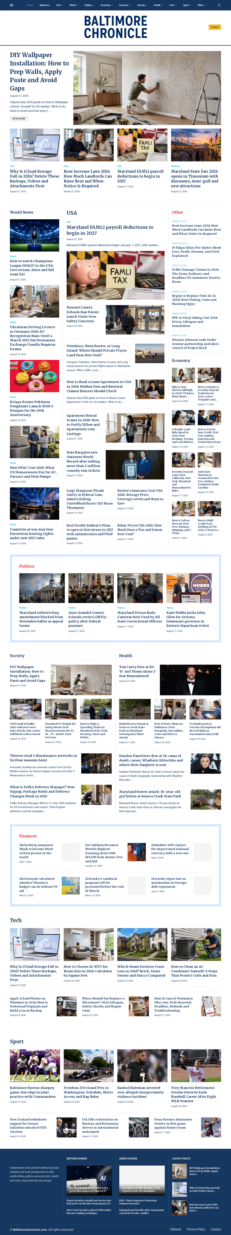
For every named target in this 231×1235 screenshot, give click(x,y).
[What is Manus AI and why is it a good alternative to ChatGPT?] (89, 1180)
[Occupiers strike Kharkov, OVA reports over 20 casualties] (142, 1180)
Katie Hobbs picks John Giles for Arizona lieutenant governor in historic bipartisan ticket (187, 619)
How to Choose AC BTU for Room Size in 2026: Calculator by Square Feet (88, 971)
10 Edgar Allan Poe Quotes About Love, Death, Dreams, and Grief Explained (196, 251)
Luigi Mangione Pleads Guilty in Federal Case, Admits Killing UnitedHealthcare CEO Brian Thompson (90, 499)
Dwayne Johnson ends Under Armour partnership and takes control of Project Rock (195, 344)
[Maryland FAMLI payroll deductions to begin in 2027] (142, 159)
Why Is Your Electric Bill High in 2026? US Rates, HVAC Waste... (183, 392)
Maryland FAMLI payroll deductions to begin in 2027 (140, 176)
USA (58, 5)
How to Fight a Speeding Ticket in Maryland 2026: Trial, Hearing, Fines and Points (94, 730)
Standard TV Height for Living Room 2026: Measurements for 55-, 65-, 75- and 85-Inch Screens (60, 730)
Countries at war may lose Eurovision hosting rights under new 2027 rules (32, 533)
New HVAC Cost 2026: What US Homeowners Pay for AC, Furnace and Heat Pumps (33, 472)
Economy (105, 5)
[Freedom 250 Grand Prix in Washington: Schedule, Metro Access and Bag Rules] (89, 1076)
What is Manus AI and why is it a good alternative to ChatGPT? (88, 1189)
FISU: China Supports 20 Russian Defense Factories (138, 1202)
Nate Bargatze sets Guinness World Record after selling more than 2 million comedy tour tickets (83, 461)
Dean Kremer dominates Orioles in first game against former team (173, 1123)
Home (30, 5)
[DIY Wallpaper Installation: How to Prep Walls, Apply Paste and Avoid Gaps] (147, 88)
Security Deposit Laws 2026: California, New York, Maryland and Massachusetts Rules (182, 481)
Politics (88, 5)
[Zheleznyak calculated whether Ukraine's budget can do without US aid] (71, 886)
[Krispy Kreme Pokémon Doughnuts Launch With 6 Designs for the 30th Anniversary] (34, 391)
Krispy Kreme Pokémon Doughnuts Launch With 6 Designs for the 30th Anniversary (31, 408)
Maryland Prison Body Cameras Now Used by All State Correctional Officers (139, 617)
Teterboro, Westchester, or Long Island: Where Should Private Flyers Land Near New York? (97, 350)
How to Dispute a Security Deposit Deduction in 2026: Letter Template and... (208, 393)
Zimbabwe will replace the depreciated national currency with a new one (170, 849)
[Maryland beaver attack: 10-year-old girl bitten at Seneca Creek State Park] (206, 799)
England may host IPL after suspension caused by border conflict (141, 1211)
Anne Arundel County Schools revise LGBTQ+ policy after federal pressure (87, 619)
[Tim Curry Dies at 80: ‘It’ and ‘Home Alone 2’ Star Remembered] (190, 680)
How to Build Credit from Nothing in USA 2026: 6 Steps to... (209, 525)
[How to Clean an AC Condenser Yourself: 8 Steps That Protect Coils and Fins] (196, 955)
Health (157, 5)
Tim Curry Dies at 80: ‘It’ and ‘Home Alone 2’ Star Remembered (137, 671)
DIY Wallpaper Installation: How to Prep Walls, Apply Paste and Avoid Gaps (39, 71)
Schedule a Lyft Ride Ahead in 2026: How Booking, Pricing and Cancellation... (183, 436)
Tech (171, 5)
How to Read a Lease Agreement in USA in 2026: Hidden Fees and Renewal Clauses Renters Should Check (99, 386)
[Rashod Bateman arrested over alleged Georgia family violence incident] (142, 1076)
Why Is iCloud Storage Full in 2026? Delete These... (204, 1189)
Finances (123, 5)
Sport (186, 5)
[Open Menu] (11, 5)
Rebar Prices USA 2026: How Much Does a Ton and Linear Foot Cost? (139, 529)
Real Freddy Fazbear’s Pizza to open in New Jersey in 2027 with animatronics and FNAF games (90, 531)
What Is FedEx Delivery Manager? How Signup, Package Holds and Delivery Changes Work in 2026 (42, 791)
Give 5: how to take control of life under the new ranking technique (89, 1211)
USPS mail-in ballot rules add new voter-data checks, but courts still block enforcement (25, 729)
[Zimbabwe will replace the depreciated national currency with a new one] (202, 852)
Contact (214, 27)
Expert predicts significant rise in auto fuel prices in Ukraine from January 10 (89, 1202)
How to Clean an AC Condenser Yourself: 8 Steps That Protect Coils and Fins (194, 971)
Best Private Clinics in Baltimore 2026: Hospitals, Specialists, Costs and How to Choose (168, 730)
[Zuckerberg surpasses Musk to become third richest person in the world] (71, 852)
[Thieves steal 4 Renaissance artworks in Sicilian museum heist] (96, 763)
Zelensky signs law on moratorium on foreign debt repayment (169, 883)
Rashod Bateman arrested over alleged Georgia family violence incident (140, 1092)
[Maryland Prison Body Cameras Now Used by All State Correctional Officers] (140, 601)
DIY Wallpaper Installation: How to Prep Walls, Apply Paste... (204, 1171)
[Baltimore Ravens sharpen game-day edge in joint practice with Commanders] (35, 1076)
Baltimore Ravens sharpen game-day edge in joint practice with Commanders (33, 1092)
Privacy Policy (196, 1229)
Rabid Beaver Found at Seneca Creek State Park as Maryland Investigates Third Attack (134, 730)
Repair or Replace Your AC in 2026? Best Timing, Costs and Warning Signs (194, 300)
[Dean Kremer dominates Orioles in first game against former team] (211, 1127)
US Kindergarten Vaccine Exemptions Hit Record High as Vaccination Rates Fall (205, 729)
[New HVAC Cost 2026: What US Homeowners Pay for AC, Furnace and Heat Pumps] (34, 455)
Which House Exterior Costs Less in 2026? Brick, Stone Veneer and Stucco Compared (141, 971)
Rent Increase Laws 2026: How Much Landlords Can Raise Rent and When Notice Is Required (196, 229)
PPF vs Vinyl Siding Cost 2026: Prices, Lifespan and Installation (195, 322)
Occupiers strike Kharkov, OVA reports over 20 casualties (141, 1189)
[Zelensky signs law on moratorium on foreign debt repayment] (202, 886)
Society (141, 5)
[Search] (219, 5)
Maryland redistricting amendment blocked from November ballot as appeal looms (41, 619)
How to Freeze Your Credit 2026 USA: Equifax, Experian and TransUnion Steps (209, 436)
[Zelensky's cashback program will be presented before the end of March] (137, 886)
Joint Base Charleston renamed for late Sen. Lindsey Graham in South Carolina (208, 479)
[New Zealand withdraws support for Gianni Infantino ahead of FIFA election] (67, 1127)
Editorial (176, 1229)
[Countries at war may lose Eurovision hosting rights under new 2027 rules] (34, 516)
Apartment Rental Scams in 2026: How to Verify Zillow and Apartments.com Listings (83, 424)
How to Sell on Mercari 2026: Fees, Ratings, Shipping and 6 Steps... (181, 527)
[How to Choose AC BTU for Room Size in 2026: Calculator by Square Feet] (89, 955)
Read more (19, 118)
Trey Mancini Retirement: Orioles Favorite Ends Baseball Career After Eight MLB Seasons (193, 1094)
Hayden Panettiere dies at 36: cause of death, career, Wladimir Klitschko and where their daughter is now (151, 760)
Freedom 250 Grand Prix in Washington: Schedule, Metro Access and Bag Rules (88, 1092)
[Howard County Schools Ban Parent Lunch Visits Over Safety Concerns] (135, 319)
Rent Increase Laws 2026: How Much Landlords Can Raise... (204, 1207)
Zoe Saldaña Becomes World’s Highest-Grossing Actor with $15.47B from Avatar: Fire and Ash (104, 853)
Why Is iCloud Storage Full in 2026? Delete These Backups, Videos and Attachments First (34, 973)
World (73, 5)
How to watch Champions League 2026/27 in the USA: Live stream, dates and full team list (32, 267)
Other (200, 5)
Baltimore (45, 5)
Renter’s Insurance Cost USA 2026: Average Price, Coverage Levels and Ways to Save (140, 497)
